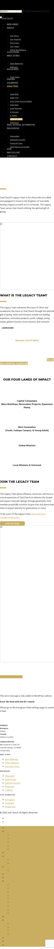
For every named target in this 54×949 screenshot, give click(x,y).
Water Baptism (12, 762)
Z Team (14, 906)
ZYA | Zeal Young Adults (24, 891)
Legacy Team (18, 909)
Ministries (9, 786)
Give (7, 937)
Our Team (16, 845)
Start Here (16, 870)
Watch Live (11, 941)
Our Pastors (17, 838)
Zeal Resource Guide (22, 934)
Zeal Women (17, 898)
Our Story (15, 835)
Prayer (8, 874)
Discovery (15, 842)
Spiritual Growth (12, 783)
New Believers (11, 759)
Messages (9, 775)
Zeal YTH (15, 888)
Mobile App (10, 806)
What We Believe (20, 849)
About (8, 831)
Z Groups (15, 902)
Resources (11, 920)
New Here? (11, 827)
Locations (11, 852)
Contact (9, 945)
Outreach (15, 913)
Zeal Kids (15, 884)
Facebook (9, 803)
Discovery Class (12, 766)
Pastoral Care (18, 930)
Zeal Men (15, 895)
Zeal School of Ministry (18, 916)
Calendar (10, 877)
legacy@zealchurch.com (11, 676)
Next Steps (11, 856)
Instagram (10, 799)
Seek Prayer (10, 779)
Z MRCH (9, 790)
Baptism (15, 863)
